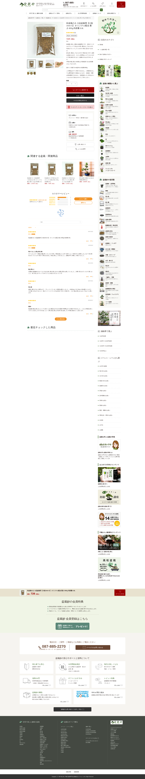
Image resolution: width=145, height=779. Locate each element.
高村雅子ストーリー (115, 743)
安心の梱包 (88, 742)
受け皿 (41, 731)
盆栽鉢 (41, 728)
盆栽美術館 (76, 771)
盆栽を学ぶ (69, 13)
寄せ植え (21, 739)
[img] (32, 231)
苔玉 (20, 737)
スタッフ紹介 (113, 747)
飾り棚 (41, 732)
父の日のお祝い (103, 376)
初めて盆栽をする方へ (105, 54)
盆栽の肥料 (42, 742)
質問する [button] (83, 202)
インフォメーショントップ (116, 727)
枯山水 (41, 755)
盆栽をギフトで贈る (54, 13)
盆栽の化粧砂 (42, 741)
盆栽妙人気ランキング (105, 59)
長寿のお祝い (103, 400)
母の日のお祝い (103, 371)
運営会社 (112, 734)
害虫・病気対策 (43, 737)
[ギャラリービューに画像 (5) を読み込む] (31, 73)
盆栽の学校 (68, 771)
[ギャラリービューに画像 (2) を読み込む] (40, 64)
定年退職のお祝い (104, 395)
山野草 (21, 734)
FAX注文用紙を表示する (80, 100)
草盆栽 (21, 732)
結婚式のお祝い (103, 385)
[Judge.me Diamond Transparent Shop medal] (61, 212)
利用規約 (112, 740)
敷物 (41, 729)
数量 (67, 80)
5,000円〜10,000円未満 (105, 341)
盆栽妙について (97, 13)
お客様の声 (113, 748)
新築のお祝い (103, 405)
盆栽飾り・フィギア (44, 744)
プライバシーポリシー (115, 738)
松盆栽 (21, 726)
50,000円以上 (102, 351)
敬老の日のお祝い (104, 380)
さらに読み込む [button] (60, 319)
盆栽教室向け (42, 757)
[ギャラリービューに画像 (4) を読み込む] (59, 64)
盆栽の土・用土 (43, 739)
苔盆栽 (21, 736)
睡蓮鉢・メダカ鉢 (43, 745)
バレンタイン (63, 730)
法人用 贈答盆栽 (82, 13)
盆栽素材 (42, 726)
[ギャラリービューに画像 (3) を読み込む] (50, 64)
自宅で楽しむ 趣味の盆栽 (36, 13)
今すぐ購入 (80, 96)
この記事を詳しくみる (104, 486)
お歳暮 (101, 430)
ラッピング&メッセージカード (92, 740)
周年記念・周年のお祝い (106, 415)
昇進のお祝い (103, 390)
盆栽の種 (21, 744)
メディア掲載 (113, 732)
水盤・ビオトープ (43, 747)
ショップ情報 (113, 730)
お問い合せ (113, 742)
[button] (70, 32)
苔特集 (101, 44)
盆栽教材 (42, 759)
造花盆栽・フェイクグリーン (46, 760)
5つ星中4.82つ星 (42, 200)
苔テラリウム (22, 742)
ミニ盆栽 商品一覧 (104, 49)
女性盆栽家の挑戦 (114, 745)
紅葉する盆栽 (22, 731)
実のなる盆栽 (22, 729)
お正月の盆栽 (103, 366)
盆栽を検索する (111, 13)
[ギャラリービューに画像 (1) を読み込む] (31, 64)
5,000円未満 (102, 336)
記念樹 (101, 420)
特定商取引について (115, 735)
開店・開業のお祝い (104, 410)
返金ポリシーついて (115, 737)
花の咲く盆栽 (22, 728)
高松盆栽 (42, 764)
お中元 (101, 425)
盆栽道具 (42, 734)
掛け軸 (41, 752)
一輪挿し (42, 750)
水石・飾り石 (42, 749)
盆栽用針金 (42, 736)
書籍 (41, 754)
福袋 (41, 762)
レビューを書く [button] (83, 199)
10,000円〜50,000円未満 (105, 346)
